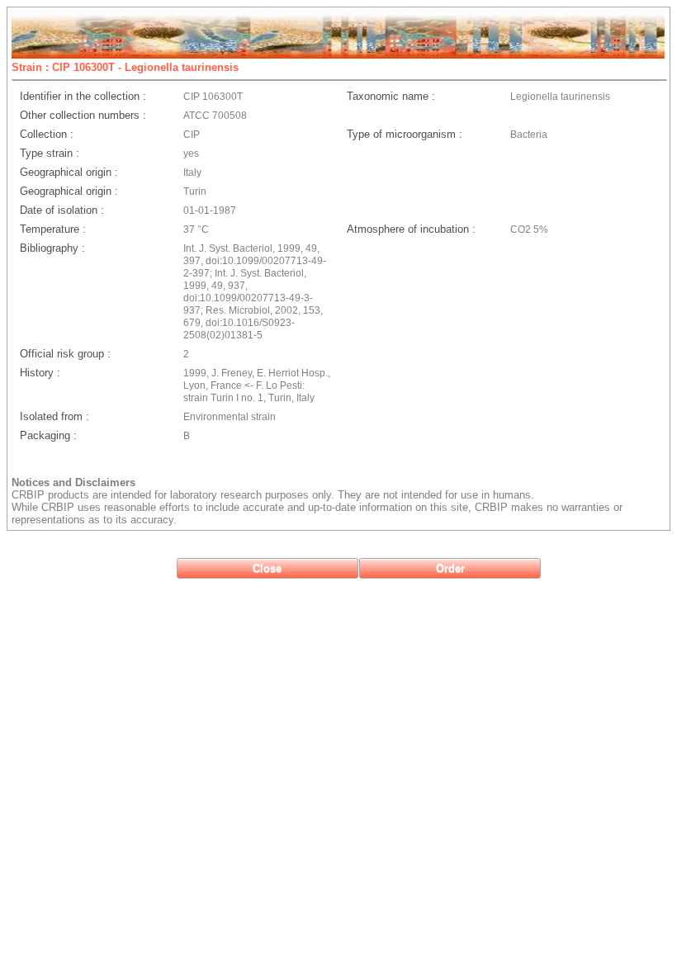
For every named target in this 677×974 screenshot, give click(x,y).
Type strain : (49, 153)
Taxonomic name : (391, 96)
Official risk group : (65, 354)
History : (40, 372)
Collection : (46, 134)
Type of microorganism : (404, 134)
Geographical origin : (69, 172)
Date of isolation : (62, 210)
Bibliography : (52, 248)
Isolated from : (54, 416)
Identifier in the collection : (83, 96)
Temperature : (53, 229)
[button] (267, 568)
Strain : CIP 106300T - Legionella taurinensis (125, 67)
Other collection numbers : (83, 115)
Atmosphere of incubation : (411, 229)
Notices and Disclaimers (73, 482)
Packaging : (48, 435)
